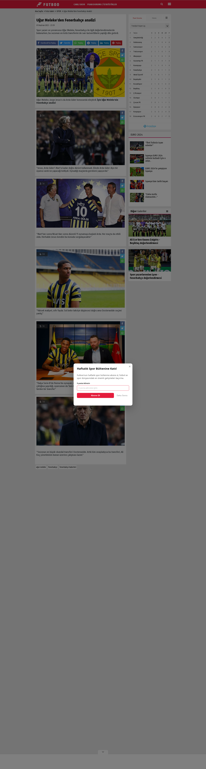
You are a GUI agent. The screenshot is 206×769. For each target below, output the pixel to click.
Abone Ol (95, 395)
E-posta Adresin (83, 383)
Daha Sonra (122, 395)
